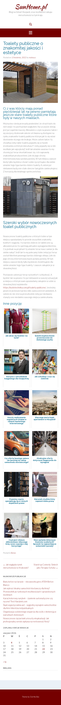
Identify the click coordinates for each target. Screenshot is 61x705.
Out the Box (34, 697)
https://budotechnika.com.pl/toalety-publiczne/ (24, 287)
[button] (30, 32)
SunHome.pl (30, 6)
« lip (4, 661)
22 (43, 649)
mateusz (32, 57)
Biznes (13, 553)
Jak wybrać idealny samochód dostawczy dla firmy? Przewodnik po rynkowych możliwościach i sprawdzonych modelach (29, 591)
